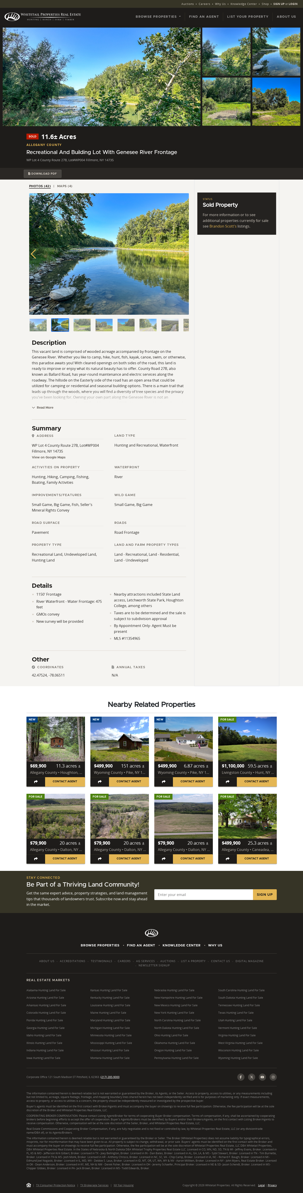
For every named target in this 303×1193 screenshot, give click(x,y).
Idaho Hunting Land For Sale (43, 1035)
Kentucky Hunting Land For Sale (110, 998)
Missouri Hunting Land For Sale (109, 1050)
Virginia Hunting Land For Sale (237, 1035)
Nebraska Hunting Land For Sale (174, 990)
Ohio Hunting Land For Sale (171, 1035)
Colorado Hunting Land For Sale (46, 1013)
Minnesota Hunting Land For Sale (111, 1035)
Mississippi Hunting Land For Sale (111, 1043)
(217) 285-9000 (110, 1077)
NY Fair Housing (124, 1185)
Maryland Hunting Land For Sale (110, 1020)
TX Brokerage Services (94, 1185)
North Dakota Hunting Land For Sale (176, 1028)
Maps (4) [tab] (64, 186)
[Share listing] (36, 781)
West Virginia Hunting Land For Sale (240, 1043)
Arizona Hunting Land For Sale (45, 998)
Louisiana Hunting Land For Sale (110, 1005)
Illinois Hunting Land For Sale (44, 1043)
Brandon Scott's (223, 226)
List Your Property (247, 16)
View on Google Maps (48, 457)
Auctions (187, 4)
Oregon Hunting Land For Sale (173, 1050)
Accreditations (72, 961)
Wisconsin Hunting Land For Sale (238, 1050)
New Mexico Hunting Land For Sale (176, 1005)
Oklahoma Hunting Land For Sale (174, 1043)
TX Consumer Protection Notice (55, 1185)
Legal (261, 1185)
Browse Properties (100, 945)
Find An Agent (141, 945)
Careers (204, 4)
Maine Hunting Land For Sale (108, 1013)
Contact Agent (65, 781)
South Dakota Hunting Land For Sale (240, 998)
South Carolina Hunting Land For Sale (241, 990)
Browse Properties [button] (157, 16)
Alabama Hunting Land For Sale (46, 990)
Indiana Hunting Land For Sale (45, 1050)
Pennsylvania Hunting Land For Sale (176, 1058)
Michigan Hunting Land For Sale (110, 1028)
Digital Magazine (249, 961)
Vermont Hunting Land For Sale (237, 1028)
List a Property (193, 961)
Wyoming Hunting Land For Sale (238, 1058)
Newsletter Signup (154, 965)
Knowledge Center (244, 4)
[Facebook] (240, 1077)
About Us (286, 16)
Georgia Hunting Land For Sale (45, 1028)
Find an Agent (204, 16)
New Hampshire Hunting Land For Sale (178, 998)
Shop (265, 4)
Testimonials (101, 961)
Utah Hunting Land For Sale (235, 1020)
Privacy (272, 1185)
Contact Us (220, 961)
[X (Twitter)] (251, 1077)
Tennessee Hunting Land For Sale (239, 1005)
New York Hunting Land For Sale (174, 1013)
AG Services (145, 961)
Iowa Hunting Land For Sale (43, 1058)
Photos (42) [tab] (40, 186)
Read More (44, 407)
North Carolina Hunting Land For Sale (177, 1020)
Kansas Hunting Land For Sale (108, 990)
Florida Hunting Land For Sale (44, 1020)
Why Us (220, 4)
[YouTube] (262, 1077)
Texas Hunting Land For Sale (236, 1013)
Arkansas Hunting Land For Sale (46, 1005)
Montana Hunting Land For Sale (110, 1058)
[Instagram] (273, 1077)
